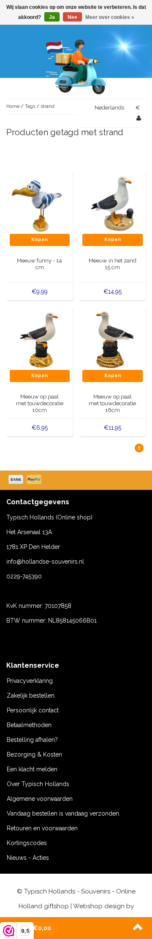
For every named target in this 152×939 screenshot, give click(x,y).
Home (12, 106)
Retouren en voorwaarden (42, 828)
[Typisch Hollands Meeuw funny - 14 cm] (40, 203)
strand (47, 106)
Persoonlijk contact (33, 710)
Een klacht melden (32, 769)
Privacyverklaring (30, 680)
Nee (72, 17)
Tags (30, 106)
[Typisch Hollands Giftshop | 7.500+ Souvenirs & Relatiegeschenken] (76, 65)
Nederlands (109, 107)
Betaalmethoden (29, 725)
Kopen (39, 239)
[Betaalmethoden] (25, 480)
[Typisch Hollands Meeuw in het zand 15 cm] (112, 203)
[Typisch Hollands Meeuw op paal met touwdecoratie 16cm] (112, 339)
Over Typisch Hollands (38, 784)
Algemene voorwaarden (40, 798)
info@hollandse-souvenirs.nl (45, 561)
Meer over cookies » (109, 17)
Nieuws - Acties (28, 857)
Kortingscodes (27, 843)
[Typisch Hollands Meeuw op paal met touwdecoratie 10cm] (40, 339)
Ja (52, 17)
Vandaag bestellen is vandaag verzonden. (63, 813)
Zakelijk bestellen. (31, 695)
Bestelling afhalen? (32, 739)
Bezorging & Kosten (34, 754)
